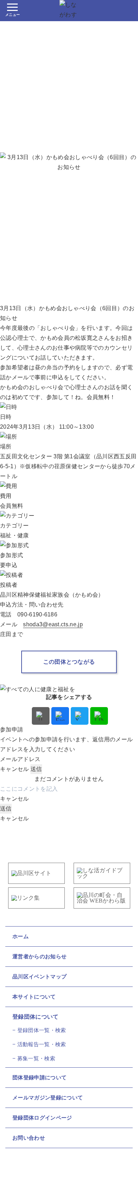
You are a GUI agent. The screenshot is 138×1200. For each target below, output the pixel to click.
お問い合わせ (28, 1138)
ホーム (20, 936)
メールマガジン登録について (47, 1097)
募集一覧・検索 (36, 1058)
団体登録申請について (39, 1077)
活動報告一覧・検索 (41, 1044)
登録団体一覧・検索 (41, 1030)
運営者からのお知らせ (39, 956)
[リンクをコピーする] (41, 716)
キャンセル (14, 769)
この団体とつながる (69, 662)
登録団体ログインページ (42, 1118)
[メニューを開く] (12, 11)
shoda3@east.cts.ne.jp (53, 624)
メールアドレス (20, 759)
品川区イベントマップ (39, 976)
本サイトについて (34, 997)
